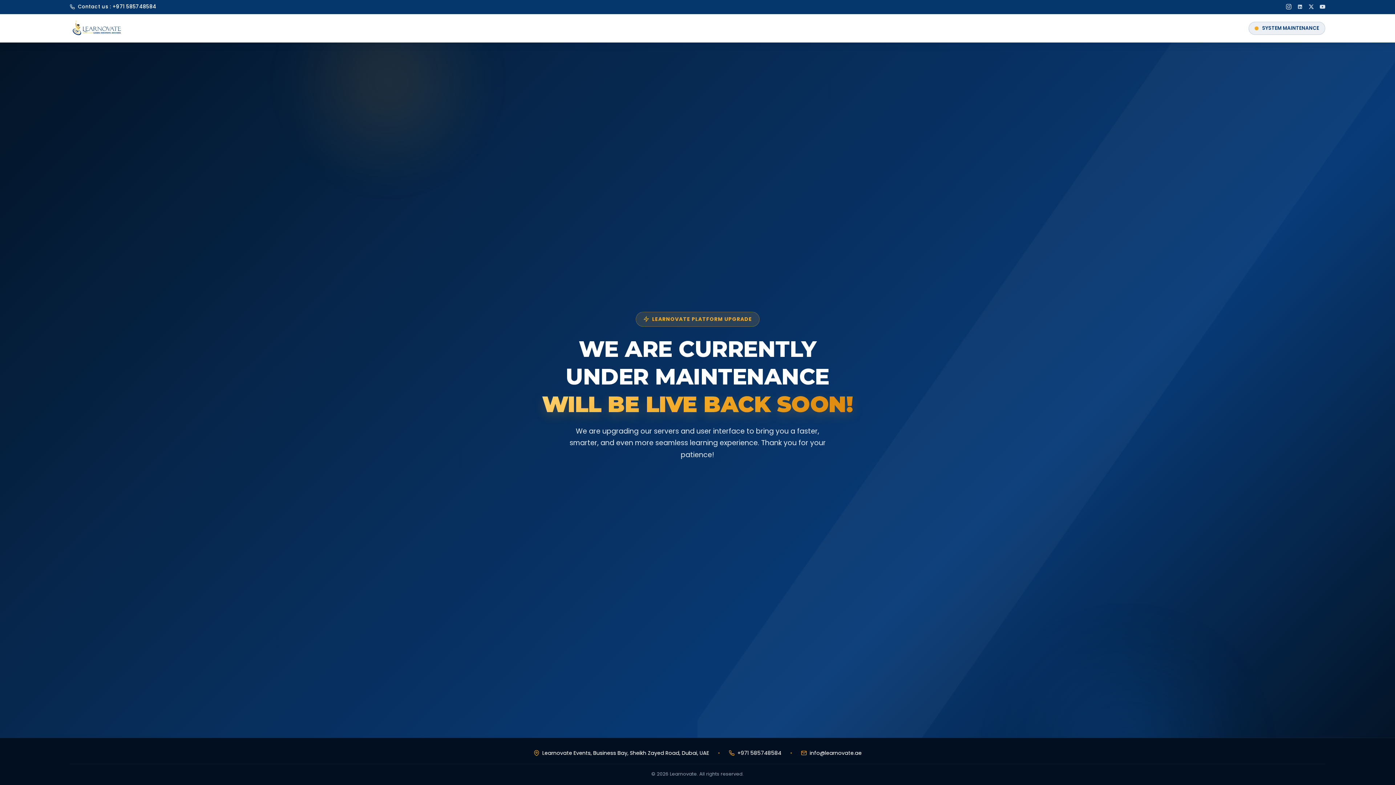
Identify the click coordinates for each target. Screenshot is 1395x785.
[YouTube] (1322, 6)
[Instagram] (1288, 6)
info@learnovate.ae (836, 753)
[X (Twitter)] (1311, 6)
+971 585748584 (134, 6)
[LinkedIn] (1300, 6)
